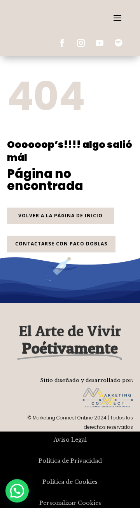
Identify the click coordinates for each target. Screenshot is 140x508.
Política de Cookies (70, 481)
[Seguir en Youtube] (99, 43)
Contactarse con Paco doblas (61, 243)
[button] (17, 491)
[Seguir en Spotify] (118, 43)
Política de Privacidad (70, 460)
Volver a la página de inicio (60, 215)
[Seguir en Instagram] (81, 43)
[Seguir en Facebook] (62, 43)
